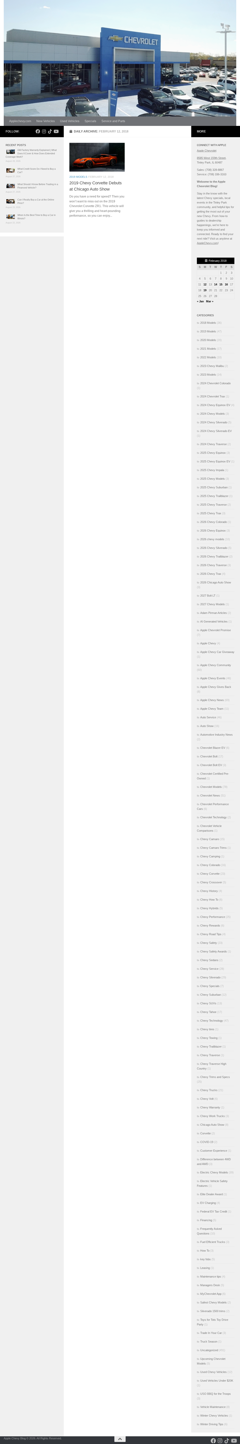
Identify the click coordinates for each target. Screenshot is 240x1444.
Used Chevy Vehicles (213, 1372)
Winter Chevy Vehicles (214, 1415)
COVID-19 (206, 1142)
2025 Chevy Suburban (214, 487)
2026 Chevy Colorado (213, 521)
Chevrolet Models (211, 786)
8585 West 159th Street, (211, 158)
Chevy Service (209, 968)
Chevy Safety (208, 942)
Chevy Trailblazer (211, 1046)
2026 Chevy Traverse (213, 565)
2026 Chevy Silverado (213, 547)
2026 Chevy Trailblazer (214, 556)
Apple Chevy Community (215, 665)
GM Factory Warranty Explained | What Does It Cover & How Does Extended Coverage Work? (31, 153)
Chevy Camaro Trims (213, 847)
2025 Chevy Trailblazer (214, 496)
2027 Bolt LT (207, 595)
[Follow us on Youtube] (56, 131)
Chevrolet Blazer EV (212, 747)
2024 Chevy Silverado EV (216, 431)
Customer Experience (213, 1150)
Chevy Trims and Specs (215, 1077)
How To (204, 1250)
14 (215, 284)
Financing (206, 1220)
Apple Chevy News (212, 700)
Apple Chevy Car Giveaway (217, 652)
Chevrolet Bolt (209, 756)
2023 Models (208, 374)
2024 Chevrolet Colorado (215, 383)
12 (204, 284)
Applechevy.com (20, 121)
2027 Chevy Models (212, 604)
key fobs (205, 1259)
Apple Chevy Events (212, 678)
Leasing (205, 1267)
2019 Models (78, 176)
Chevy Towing (209, 1037)
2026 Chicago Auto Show (215, 582)
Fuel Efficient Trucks (212, 1242)
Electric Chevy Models (214, 1172)
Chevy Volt (207, 1098)
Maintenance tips (210, 1276)
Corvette (205, 1133)
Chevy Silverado (210, 977)
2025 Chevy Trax (210, 513)
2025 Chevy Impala (212, 470)
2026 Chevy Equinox (213, 530)
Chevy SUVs (208, 1003)
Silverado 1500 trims (212, 1311)
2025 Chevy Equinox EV (215, 461)
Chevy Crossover (211, 882)
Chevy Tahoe (208, 1012)
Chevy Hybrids (209, 908)
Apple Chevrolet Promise (215, 630)
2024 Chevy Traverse (213, 444)
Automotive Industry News (216, 734)
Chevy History (209, 891)
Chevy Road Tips (210, 934)
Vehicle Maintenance (213, 1406)
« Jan (200, 301)
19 (204, 290)
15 (220, 284)
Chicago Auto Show (212, 1124)
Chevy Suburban (210, 994)
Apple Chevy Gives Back (215, 686)
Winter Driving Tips (211, 1424)
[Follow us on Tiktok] (50, 131)
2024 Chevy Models (212, 413)
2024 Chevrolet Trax (212, 396)
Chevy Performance (212, 916)
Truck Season (208, 1341)
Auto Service (208, 717)
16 (226, 284)
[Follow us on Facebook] (38, 131)
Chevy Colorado (210, 865)
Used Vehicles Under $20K (216, 1380)
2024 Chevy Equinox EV (215, 405)
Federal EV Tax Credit (213, 1211)
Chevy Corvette (210, 873)
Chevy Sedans (209, 960)
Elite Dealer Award (211, 1194)
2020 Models (208, 340)
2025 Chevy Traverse (213, 504)
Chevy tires (207, 1029)
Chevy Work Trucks (212, 1116)
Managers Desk (210, 1285)
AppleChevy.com (207, 243)
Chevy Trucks (209, 1090)
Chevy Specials (210, 986)
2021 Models (208, 348)
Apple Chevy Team (212, 708)
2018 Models (208, 322)
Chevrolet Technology (213, 817)
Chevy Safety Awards (213, 951)
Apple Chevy (208, 643)
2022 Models (208, 357)
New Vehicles (45, 121)
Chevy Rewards (210, 925)
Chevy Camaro (209, 839)
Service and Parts (113, 121)
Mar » (209, 301)
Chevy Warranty (210, 1107)
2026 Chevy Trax (210, 573)
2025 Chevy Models (212, 478)
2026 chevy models (212, 539)
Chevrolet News (210, 795)
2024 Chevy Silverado (213, 422)
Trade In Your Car (211, 1332)
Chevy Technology (211, 1020)
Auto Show (207, 726)
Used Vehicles (69, 121)
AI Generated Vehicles (214, 621)
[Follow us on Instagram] (44, 131)
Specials (90, 121)
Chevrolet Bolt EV (211, 765)
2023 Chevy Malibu (212, 366)
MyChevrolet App (210, 1293)
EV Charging (208, 1202)
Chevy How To (209, 899)
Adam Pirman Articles (213, 612)
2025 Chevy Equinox (213, 452)
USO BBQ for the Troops (215, 1393)
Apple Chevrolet (206, 150)
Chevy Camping (210, 856)
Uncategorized (209, 1350)
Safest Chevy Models (213, 1302)
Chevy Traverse (210, 1055)
